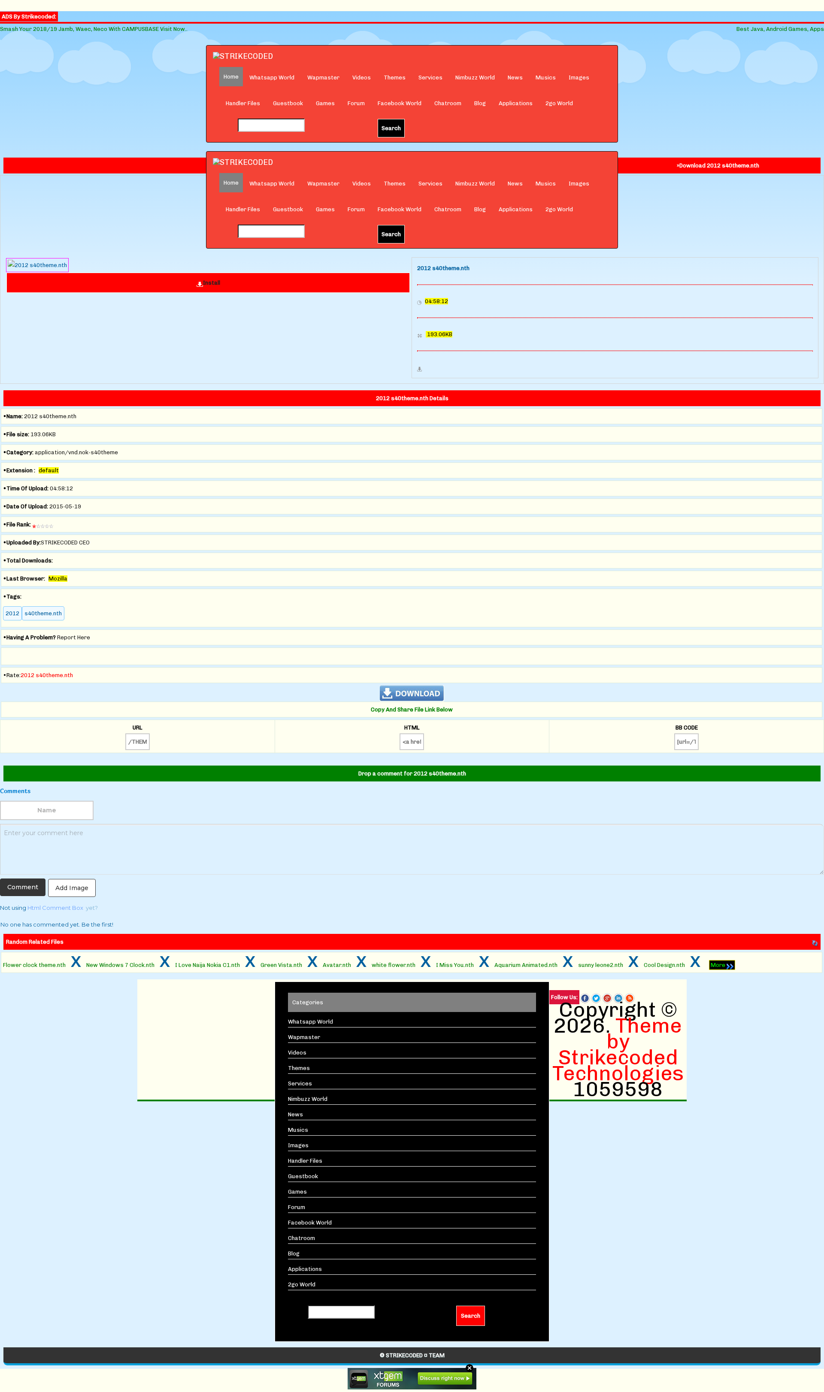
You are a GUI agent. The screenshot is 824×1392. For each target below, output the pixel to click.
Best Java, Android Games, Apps (780, 29)
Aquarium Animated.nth (525, 965)
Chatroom (447, 103)
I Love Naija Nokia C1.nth (207, 965)
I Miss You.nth (455, 965)
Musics (546, 77)
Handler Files (243, 103)
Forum (356, 103)
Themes (395, 77)
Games (325, 103)
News (515, 77)
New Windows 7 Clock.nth (120, 965)
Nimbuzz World (475, 77)
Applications (516, 103)
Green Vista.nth (281, 965)
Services (430, 77)
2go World (559, 103)
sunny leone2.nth (600, 965)
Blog (480, 103)
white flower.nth (393, 965)
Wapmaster (323, 77)
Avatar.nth (337, 965)
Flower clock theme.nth (34, 965)
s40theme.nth (43, 613)
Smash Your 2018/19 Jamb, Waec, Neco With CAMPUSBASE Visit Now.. (94, 29)
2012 (12, 613)
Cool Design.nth (664, 965)
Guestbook (288, 103)
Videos (361, 77)
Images (579, 77)
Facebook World (399, 103)
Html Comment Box (55, 907)
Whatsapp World (271, 77)
